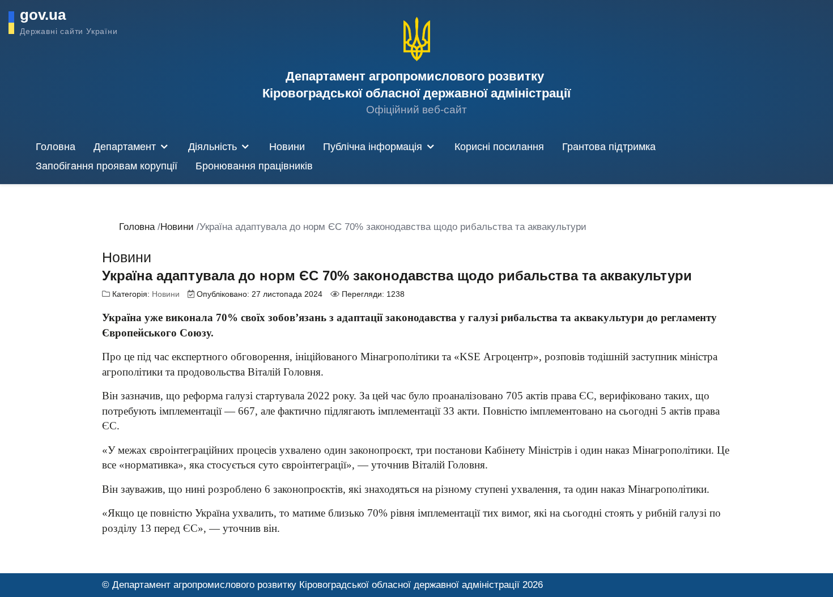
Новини (166, 293)
